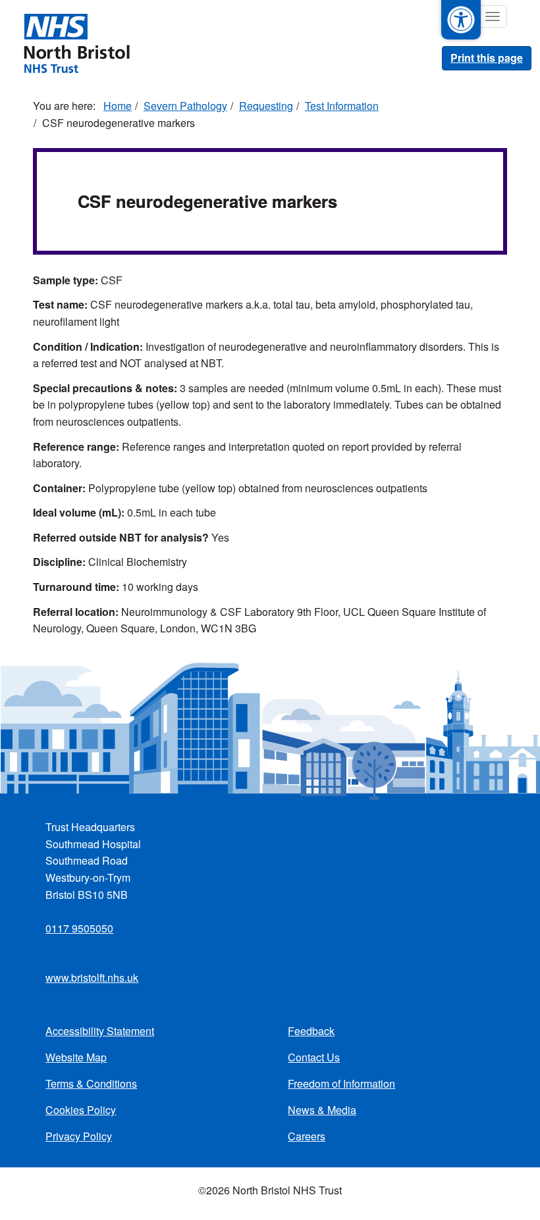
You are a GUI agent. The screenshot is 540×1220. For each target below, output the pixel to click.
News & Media (322, 1109)
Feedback (311, 1030)
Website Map (76, 1057)
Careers (306, 1136)
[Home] (76, 42)
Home (117, 105)
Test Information (342, 105)
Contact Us (314, 1057)
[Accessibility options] (461, 19)
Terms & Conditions (91, 1083)
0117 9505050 (79, 928)
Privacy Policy (78, 1136)
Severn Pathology (185, 105)
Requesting (266, 105)
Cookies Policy (80, 1109)
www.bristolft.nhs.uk (91, 977)
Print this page (486, 57)
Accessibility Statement (99, 1030)
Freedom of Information (341, 1083)
